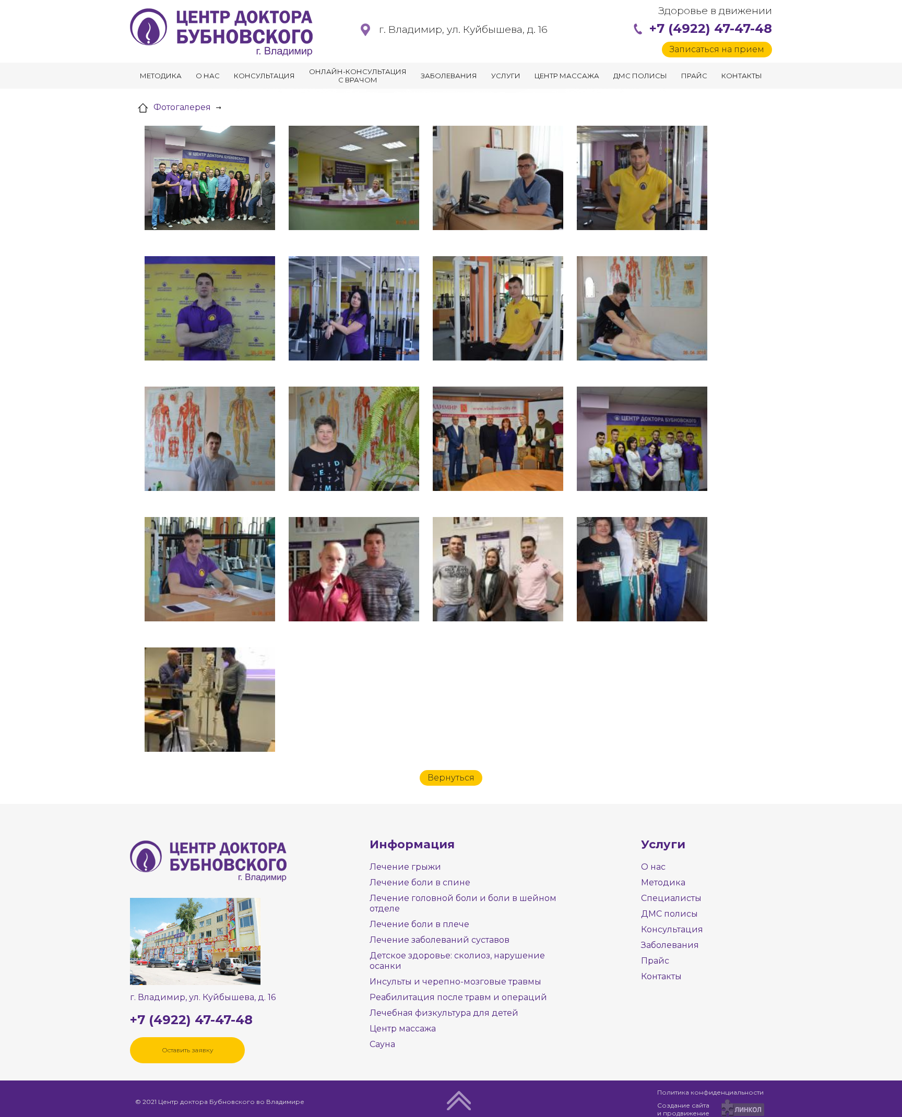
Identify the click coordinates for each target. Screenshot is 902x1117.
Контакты (741, 75)
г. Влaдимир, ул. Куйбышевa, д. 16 (463, 29)
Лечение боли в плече (419, 924)
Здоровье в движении (715, 11)
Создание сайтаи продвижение (683, 1109)
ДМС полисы (640, 75)
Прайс (694, 75)
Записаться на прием (717, 49)
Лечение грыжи (405, 867)
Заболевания (449, 75)
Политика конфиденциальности (710, 1092)
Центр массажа (567, 75)
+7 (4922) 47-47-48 (710, 28)
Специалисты (671, 898)
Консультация (264, 75)
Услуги (505, 75)
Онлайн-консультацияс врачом (358, 75)
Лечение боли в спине (420, 882)
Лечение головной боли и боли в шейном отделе (463, 903)
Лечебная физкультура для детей (444, 1013)
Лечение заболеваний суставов (439, 940)
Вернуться (451, 778)
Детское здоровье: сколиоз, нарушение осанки (457, 961)
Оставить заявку (187, 1050)
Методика (161, 75)
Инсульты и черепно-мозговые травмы (455, 982)
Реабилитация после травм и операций (458, 997)
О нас (208, 75)
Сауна (382, 1044)
